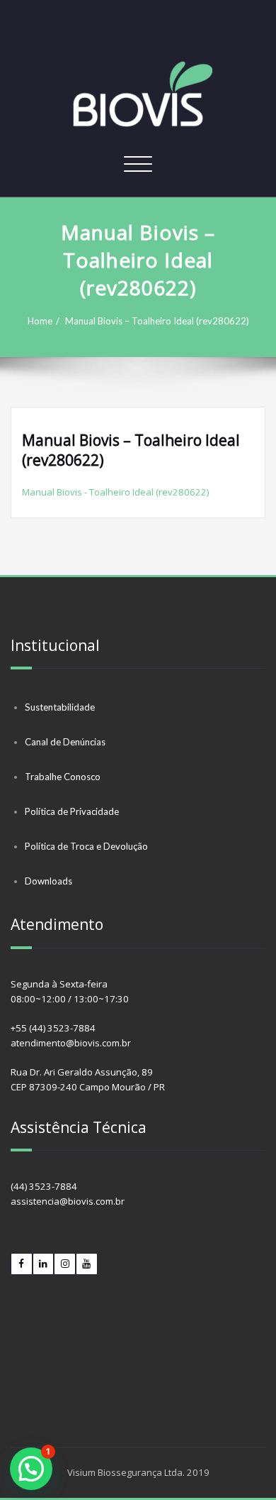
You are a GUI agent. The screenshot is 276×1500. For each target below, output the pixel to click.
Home (40, 321)
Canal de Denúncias (65, 742)
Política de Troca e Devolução (86, 846)
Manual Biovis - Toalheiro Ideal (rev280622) (115, 492)
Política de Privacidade (72, 811)
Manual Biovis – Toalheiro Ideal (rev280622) (157, 321)
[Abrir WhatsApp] (240, 1464)
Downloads (48, 881)
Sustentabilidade (60, 707)
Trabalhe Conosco (62, 776)
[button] (31, 1468)
